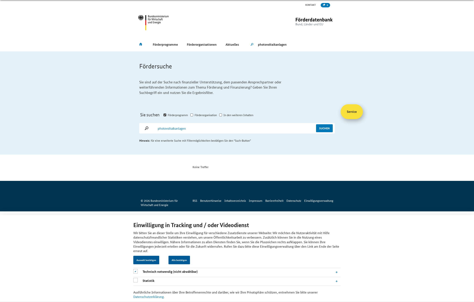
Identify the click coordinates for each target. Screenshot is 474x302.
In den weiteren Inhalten (238, 115)
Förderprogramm (178, 115)
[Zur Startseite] (306, 22)
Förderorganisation (206, 115)
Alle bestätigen (179, 260)
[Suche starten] (252, 44)
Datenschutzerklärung (148, 296)
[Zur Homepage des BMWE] (153, 22)
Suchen (324, 128)
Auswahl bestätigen (146, 260)
